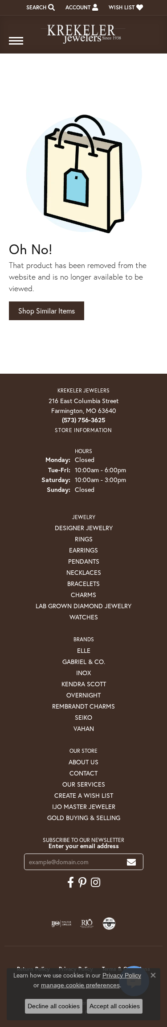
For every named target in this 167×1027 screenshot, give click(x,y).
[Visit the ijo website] (61, 923)
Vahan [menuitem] (83, 728)
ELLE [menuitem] (83, 650)
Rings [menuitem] (84, 539)
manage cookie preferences (80, 985)
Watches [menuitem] (83, 617)
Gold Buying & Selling (83, 817)
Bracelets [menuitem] (83, 583)
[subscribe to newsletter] (131, 862)
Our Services (83, 784)
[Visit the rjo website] (87, 923)
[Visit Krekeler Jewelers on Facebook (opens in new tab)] (70, 882)
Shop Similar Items (46, 310)
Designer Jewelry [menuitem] (84, 528)
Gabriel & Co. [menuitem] (83, 661)
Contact (83, 773)
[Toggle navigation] (16, 45)
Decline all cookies (54, 1006)
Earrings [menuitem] (83, 550)
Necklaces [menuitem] (83, 572)
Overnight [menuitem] (83, 695)
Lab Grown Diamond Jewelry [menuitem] (83, 606)
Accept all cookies (115, 1006)
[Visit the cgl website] (109, 923)
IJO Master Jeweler (83, 806)
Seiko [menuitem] (83, 717)
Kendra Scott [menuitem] (83, 684)
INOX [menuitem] (83, 672)
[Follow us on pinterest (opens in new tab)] (82, 882)
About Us (83, 762)
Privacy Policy (121, 975)
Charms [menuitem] (83, 594)
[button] (39, 7)
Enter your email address (84, 846)
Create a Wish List (83, 795)
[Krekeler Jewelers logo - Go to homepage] (83, 30)
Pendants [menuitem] (83, 561)
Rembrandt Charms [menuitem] (83, 706)
